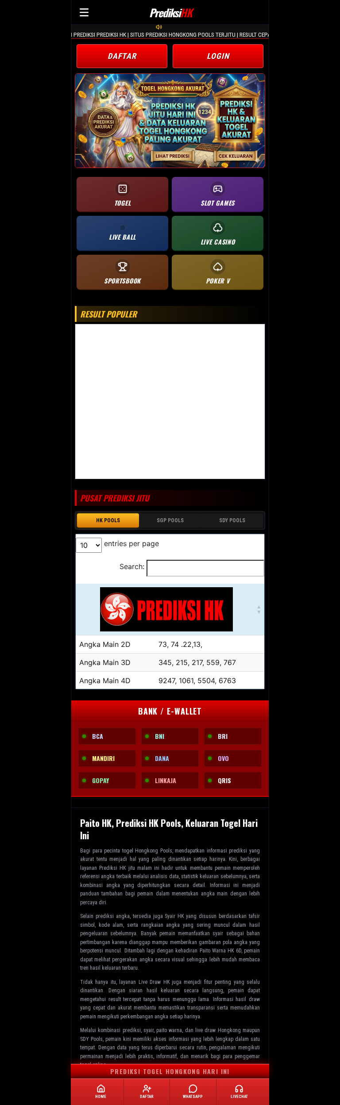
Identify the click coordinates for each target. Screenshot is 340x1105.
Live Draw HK (154, 982)
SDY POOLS (232, 520)
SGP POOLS (170, 520)
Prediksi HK (112, 868)
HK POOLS (108, 520)
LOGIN (218, 56)
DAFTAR (122, 56)
